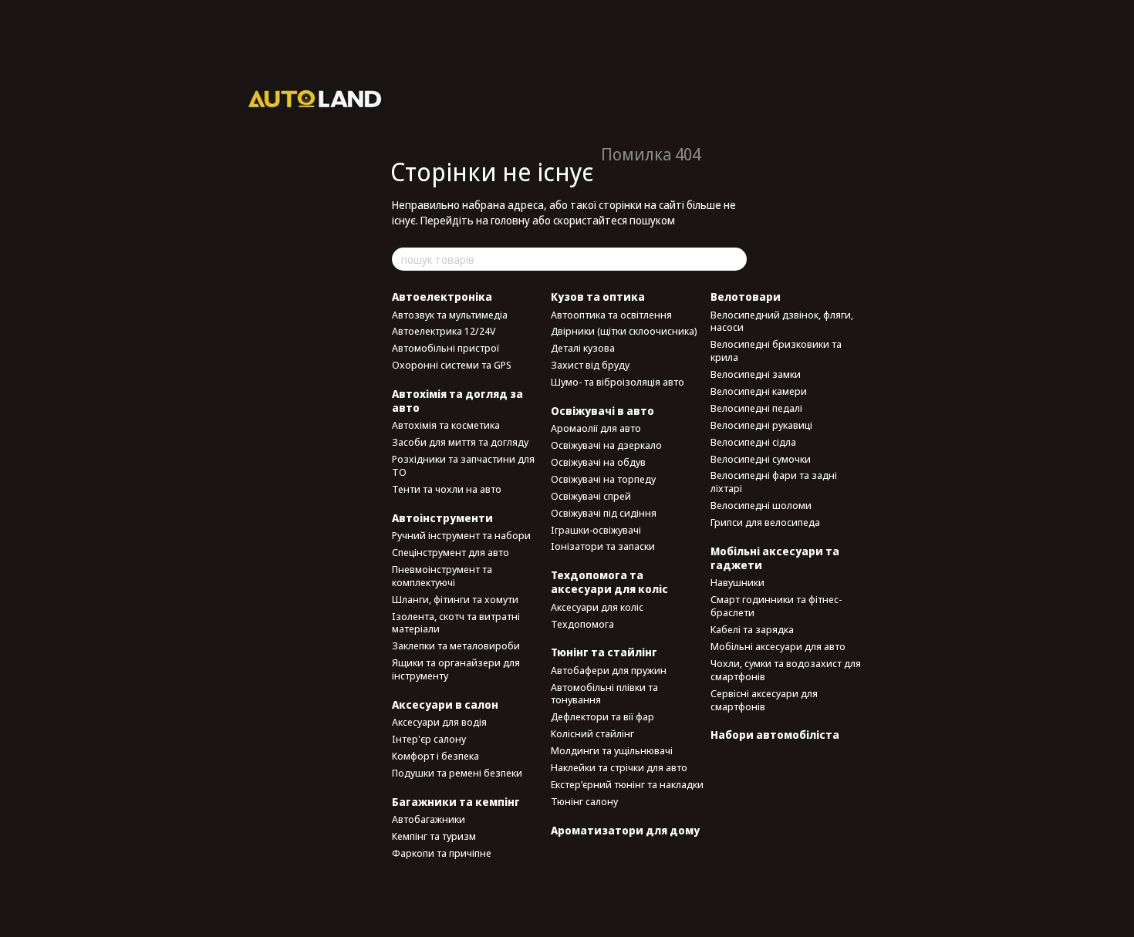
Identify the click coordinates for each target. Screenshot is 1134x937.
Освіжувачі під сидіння (603, 513)
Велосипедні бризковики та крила (776, 350)
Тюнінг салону (584, 801)
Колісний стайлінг (592, 733)
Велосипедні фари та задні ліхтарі (773, 481)
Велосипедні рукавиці (761, 425)
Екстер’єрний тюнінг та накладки (627, 784)
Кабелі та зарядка (752, 629)
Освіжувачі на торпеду (603, 479)
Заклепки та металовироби (456, 645)
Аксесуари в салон (445, 704)
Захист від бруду (590, 365)
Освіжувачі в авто (602, 410)
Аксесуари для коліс (597, 607)
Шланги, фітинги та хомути (455, 599)
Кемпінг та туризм (434, 836)
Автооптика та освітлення (611, 315)
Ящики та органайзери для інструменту (456, 669)
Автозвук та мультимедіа (450, 315)
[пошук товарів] (734, 259)
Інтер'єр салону (429, 739)
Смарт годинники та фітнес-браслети (776, 605)
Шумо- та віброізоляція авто (617, 382)
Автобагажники (428, 819)
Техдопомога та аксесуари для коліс (609, 582)
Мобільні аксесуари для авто (777, 646)
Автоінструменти (442, 518)
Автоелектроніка (442, 296)
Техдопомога (582, 624)
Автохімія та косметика (446, 425)
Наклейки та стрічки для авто (619, 767)
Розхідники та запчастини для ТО (463, 465)
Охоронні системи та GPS (451, 365)
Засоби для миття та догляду (460, 442)
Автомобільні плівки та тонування (604, 693)
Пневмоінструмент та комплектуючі (442, 575)
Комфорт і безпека (435, 756)
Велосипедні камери (758, 391)
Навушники (737, 582)
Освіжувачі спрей (591, 496)
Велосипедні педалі (756, 408)
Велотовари (745, 296)
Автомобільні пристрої (445, 348)
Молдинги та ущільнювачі (612, 750)
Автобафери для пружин (609, 670)
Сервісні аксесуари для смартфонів (764, 699)
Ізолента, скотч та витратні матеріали (456, 622)
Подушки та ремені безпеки (457, 773)
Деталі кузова (583, 348)
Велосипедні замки (755, 374)
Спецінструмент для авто (450, 552)
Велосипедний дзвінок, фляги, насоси (781, 321)
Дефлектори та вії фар (602, 716)
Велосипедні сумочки (760, 459)
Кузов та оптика (598, 296)
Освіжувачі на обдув (598, 462)
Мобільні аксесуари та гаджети (774, 558)
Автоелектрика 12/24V (443, 331)
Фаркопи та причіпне (441, 853)
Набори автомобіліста (774, 734)
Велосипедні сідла (753, 442)
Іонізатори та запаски (603, 546)
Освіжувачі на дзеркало (606, 445)
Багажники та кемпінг (456, 801)
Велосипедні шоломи (761, 505)
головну (510, 220)
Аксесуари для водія (439, 722)
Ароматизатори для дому (625, 830)
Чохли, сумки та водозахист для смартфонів (785, 669)
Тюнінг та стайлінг (604, 652)
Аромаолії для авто (596, 428)
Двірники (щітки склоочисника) (624, 331)
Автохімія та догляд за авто (457, 400)
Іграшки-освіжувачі (596, 530)
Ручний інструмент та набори (461, 535)
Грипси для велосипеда (765, 522)
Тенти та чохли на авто (446, 489)
